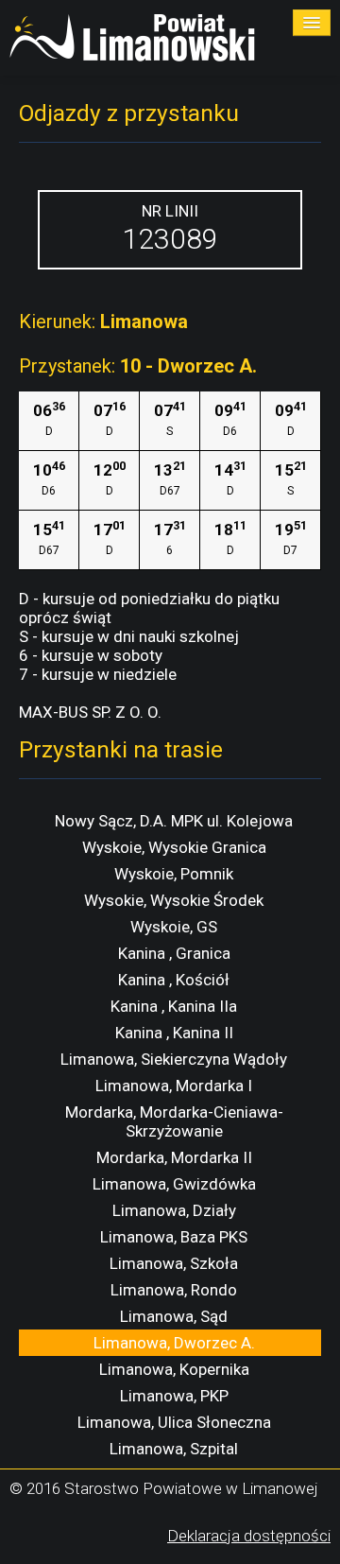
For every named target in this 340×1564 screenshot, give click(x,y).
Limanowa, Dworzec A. (174, 1342)
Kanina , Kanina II (174, 1032)
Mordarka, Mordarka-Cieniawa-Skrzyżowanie (174, 1121)
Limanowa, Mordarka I (173, 1085)
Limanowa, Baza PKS (173, 1236)
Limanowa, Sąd (174, 1316)
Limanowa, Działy (174, 1210)
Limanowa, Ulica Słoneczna (174, 1422)
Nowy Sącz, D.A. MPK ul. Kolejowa (174, 820)
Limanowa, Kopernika (174, 1369)
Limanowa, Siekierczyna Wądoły (173, 1059)
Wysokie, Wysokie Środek (174, 900)
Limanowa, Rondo (173, 1289)
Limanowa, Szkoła (174, 1263)
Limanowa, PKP (174, 1395)
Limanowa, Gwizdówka (174, 1183)
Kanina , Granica (174, 953)
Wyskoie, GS (173, 926)
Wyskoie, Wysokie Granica (174, 847)
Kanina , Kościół (174, 979)
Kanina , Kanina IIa (173, 1006)
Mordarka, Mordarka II (174, 1157)
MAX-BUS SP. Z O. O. (90, 712)
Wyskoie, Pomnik (173, 873)
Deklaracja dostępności (249, 1535)
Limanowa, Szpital (174, 1448)
